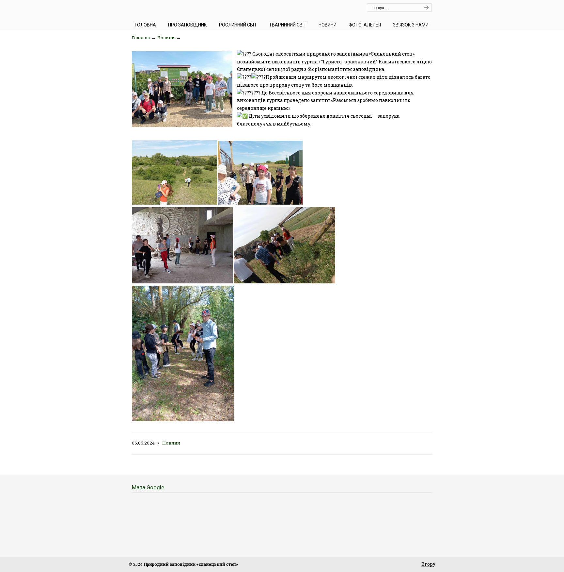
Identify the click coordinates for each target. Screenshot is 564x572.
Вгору (428, 564)
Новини (166, 37)
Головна (141, 37)
